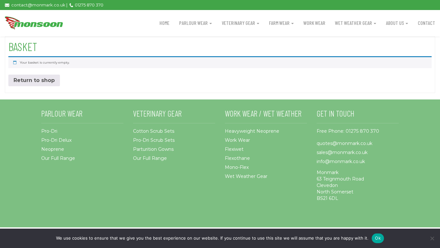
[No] (432, 238)
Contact (426, 23)
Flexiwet (234, 149)
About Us (395, 23)
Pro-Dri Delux (56, 140)
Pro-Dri (49, 131)
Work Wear (314, 23)
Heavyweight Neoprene (252, 131)
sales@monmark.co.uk (342, 152)
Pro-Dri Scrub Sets (154, 140)
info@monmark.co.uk (341, 161)
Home (164, 23)
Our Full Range (58, 158)
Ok (378, 238)
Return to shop (34, 80)
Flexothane (237, 158)
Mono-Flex (237, 167)
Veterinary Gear (239, 23)
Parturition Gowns (153, 149)
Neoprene (52, 149)
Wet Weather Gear (354, 23)
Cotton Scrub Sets (153, 131)
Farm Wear (280, 23)
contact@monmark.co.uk (38, 4)
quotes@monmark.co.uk (344, 143)
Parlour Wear (194, 23)
